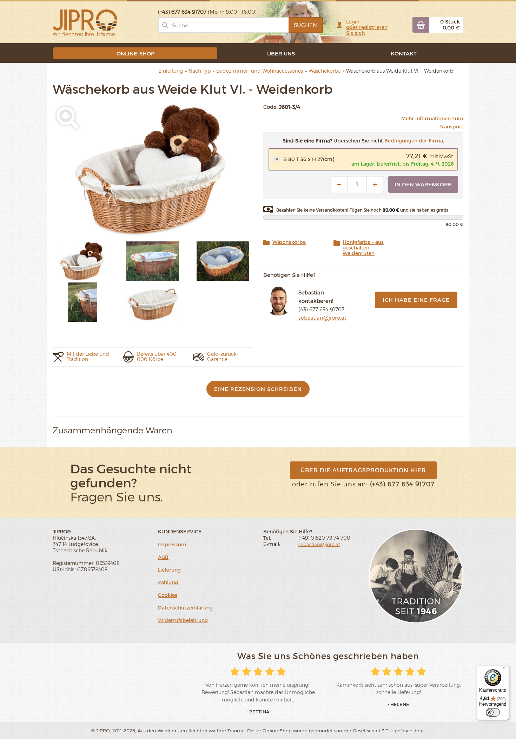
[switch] (493, 712)
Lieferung (169, 570)
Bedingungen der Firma (413, 141)
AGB (163, 557)
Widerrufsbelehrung (183, 620)
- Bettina (258, 711)
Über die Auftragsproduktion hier (363, 470)
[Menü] (505, 669)
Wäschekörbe (289, 242)
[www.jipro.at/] (85, 22)
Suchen (305, 25)
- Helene (398, 704)
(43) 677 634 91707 (321, 309)
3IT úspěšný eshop (403, 730)
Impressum (172, 544)
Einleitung (170, 71)
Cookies (167, 595)
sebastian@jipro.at (322, 317)
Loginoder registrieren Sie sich (367, 27)
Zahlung (168, 582)
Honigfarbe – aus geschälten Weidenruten (363, 247)
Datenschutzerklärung (185, 608)
